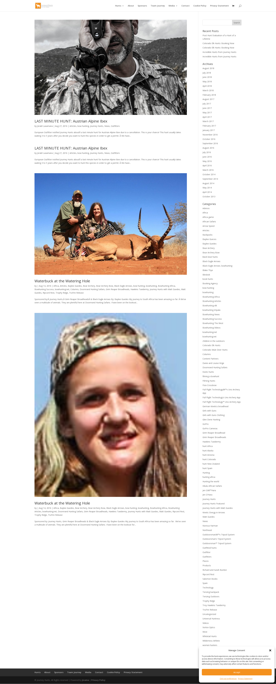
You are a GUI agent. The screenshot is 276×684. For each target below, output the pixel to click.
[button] (270, 650)
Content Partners (210, 358)
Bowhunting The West (213, 323)
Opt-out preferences (228, 678)
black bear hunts (210, 256)
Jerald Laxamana (45, 126)
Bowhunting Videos (212, 327)
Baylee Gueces (209, 239)
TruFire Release (76, 292)
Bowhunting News (211, 314)
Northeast (207, 530)
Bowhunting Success (44, 289)
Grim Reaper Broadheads (117, 289)
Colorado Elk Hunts (211, 345)
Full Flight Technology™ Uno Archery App (222, 402)
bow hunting (83, 126)
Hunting (206, 472)
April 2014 (207, 192)
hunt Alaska (208, 450)
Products (207, 565)
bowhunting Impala (211, 310)
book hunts (208, 279)
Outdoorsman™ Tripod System (217, 543)
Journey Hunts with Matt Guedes (165, 289)
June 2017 (207, 108)
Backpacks (207, 234)
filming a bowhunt (211, 376)
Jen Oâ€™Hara (209, 490)
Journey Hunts (96, 126)
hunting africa (209, 477)
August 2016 (208, 147)
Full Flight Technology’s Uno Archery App (221, 397)
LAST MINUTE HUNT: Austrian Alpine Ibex (70, 121)
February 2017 (209, 125)
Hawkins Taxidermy (140, 289)
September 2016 (210, 143)
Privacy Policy (98, 680)
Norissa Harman (210, 525)
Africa (56, 285)
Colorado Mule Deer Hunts (215, 349)
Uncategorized (209, 614)
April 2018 (207, 86)
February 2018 (209, 94)
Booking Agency (210, 283)
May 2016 (207, 161)
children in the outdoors (214, 341)
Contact (185, 6)
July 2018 (207, 72)
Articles (73, 126)
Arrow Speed (208, 226)
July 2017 (207, 103)
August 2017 (208, 99)
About (131, 6)
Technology (208, 587)
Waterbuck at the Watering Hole (62, 280)
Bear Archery (89, 285)
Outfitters (115, 126)
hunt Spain (207, 468)
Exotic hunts (208, 372)
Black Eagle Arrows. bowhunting (217, 265)
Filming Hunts (209, 380)
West (205, 631)
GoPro (206, 424)
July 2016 (207, 152)
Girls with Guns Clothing (214, 415)
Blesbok (206, 274)
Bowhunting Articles (212, 301)
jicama (85, 680)
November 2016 (210, 134)
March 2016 (208, 170)
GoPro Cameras (210, 428)
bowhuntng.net (209, 336)
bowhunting (151, 285)
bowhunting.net (62, 289)
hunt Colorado (209, 459)
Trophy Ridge (62, 292)
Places (206, 561)
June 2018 (207, 77)
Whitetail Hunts (210, 636)
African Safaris (209, 221)
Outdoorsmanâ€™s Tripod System (219, 534)
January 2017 (209, 130)
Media (172, 6)
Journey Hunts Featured (214, 503)
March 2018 (208, 90)
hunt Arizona (208, 455)
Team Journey (158, 6)
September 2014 (210, 178)
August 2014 (208, 183)
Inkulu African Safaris (212, 486)
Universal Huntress (211, 618)
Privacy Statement (245, 678)
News (107, 126)
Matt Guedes (165, 511)
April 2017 (207, 117)
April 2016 (207, 165)
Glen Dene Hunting (211, 419)
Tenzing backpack (211, 592)
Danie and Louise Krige (213, 363)
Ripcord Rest (48, 292)
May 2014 (207, 187)
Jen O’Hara (207, 494)
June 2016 (207, 156)
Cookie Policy (199, 6)
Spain (205, 583)
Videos (206, 623)
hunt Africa (208, 446)
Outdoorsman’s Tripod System (217, 539)
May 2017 (207, 112)
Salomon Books (210, 578)
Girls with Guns (209, 410)
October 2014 (209, 174)
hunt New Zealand (211, 463)
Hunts (118, 6)
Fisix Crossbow (209, 385)
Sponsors (142, 6)
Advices (206, 208)
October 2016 (209, 139)
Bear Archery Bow (104, 285)
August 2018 (208, 68)
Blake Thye (208, 270)
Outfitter (206, 552)
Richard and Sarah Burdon (215, 570)
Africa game (208, 217)
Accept (236, 672)
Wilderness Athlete (211, 640)
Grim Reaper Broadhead (214, 432)
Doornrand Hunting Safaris (92, 289)
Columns (74, 289)
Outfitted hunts (210, 547)
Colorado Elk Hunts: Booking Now (218, 43)
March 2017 (208, 121)
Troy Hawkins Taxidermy (214, 605)
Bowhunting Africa (166, 285)
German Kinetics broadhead (215, 406)
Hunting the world (211, 481)
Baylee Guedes (75, 285)
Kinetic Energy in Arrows (214, 512)
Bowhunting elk (210, 305)
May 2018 (207, 81)
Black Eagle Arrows (123, 285)
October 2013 (209, 196)
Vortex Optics (209, 627)
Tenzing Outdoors (211, 596)
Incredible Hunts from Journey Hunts (219, 52)
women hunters (210, 645)
